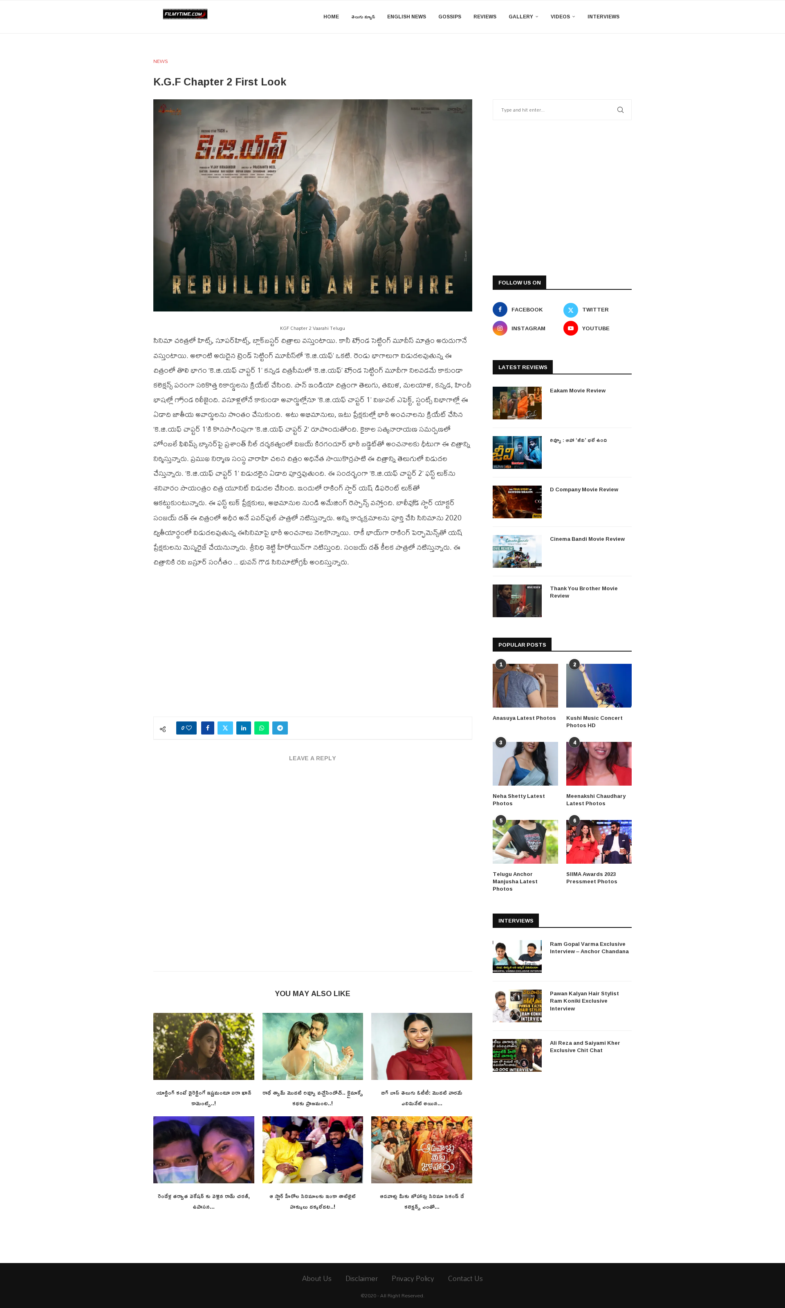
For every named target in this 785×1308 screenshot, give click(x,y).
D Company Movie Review (584, 489)
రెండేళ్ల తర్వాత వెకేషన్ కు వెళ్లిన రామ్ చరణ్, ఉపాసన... (204, 1201)
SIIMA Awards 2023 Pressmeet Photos (591, 877)
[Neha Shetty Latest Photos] (525, 764)
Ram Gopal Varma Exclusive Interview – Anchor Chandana (589, 947)
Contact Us (465, 1278)
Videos (560, 16)
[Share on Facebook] (207, 728)
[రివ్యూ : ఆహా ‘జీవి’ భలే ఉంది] (517, 452)
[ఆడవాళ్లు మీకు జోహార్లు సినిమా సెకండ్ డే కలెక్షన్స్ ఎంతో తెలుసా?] (421, 1149)
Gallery (521, 16)
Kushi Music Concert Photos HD (594, 721)
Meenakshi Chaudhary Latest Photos (596, 799)
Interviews (603, 16)
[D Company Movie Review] (517, 502)
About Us (317, 1278)
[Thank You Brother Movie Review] (517, 601)
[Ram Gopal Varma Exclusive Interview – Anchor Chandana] (517, 956)
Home (331, 16)
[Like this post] (189, 728)
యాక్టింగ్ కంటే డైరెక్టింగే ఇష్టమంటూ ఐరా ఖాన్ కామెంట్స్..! (203, 1098)
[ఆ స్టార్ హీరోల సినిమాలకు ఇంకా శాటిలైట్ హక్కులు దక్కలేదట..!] (312, 1149)
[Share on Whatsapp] (261, 728)
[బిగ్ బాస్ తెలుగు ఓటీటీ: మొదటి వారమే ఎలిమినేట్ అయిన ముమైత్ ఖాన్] (421, 1046)
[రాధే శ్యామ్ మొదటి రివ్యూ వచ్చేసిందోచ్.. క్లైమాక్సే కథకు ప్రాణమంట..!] (312, 1046)
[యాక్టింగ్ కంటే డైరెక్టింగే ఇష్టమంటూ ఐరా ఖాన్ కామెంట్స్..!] (203, 1046)
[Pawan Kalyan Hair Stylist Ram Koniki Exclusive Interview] (517, 1006)
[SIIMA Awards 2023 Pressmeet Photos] (599, 842)
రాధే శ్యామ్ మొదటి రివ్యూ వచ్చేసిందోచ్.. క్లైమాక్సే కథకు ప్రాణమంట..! (312, 1098)
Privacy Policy (413, 1278)
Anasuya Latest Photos (524, 717)
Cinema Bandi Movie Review (587, 538)
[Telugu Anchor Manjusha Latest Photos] (525, 842)
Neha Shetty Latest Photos (519, 799)
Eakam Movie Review (578, 390)
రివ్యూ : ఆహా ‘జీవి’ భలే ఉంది (578, 439)
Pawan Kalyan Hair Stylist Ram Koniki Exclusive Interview (584, 1001)
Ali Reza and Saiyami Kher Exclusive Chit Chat (585, 1046)
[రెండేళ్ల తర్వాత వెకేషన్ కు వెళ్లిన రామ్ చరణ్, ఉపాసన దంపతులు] (203, 1149)
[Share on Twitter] (225, 728)
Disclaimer (361, 1278)
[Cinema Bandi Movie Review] (517, 551)
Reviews (484, 16)
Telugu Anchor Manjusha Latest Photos (515, 881)
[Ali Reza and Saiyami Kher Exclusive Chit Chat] (517, 1055)
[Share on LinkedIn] (243, 728)
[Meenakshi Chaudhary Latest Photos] (599, 764)
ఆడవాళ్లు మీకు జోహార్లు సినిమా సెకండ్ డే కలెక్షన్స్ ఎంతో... (422, 1201)
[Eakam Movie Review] (517, 403)
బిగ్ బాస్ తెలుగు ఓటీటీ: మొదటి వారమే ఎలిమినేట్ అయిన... (421, 1098)
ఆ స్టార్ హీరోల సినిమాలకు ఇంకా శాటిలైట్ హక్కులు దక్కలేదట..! (312, 1201)
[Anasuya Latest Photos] (525, 686)
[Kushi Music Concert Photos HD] (599, 686)
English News (406, 16)
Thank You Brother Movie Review (584, 592)
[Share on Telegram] (280, 728)
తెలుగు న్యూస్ (363, 16)
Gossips (449, 16)
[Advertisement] (312, 647)
